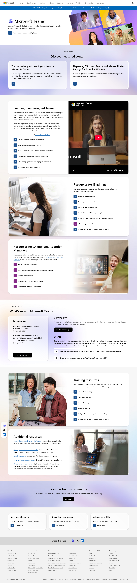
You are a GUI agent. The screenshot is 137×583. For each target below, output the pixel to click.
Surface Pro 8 (11, 556)
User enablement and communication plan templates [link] (36, 270)
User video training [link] (84, 397)
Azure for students (52, 570)
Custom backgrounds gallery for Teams (27, 441)
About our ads (113, 579)
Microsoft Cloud (72, 553)
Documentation (92, 558)
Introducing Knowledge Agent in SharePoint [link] (33, 156)
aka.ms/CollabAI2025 (42, 135)
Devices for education (53, 556)
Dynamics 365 (71, 558)
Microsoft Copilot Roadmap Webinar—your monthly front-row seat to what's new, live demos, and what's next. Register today (68, 8)
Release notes (52, 579)
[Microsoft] (9, 3)
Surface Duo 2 (11, 565)
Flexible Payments (32, 572)
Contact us (60, 579)
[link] (73, 541)
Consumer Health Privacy (92, 579)
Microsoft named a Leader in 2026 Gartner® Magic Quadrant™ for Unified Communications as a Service (27, 338)
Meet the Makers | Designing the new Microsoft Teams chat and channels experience (90, 351)
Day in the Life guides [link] (85, 403)
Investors (111, 563)
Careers (111, 553)
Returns (30, 560)
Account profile (31, 553)
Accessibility (112, 568)
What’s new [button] (101, 3)
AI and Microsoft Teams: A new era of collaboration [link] (35, 151)
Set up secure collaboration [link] (87, 207)
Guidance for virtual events (23, 464)
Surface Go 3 (11, 563)
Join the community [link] (62, 330)
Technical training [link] (84, 408)
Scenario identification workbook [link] (29, 287)
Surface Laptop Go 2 (12, 553)
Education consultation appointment (57, 563)
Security (111, 570)
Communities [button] (90, 3)
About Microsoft (113, 556)
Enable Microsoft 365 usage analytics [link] (90, 213)
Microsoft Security (72, 556)
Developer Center (93, 556)
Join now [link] (68, 499)
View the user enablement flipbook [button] (25, 33)
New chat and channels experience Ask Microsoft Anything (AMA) (83, 358)
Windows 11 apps (12, 570)
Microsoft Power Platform (74, 563)
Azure (90, 553)
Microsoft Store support (33, 558)
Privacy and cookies (70, 579)
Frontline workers (20, 456)
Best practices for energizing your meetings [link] (93, 414)
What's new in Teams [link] (22, 355)
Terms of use (81, 579)
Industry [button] (52, 3)
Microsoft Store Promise (34, 570)
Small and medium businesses (24, 460)
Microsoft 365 (71, 560)
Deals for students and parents (55, 568)
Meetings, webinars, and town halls (26, 450)
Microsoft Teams (72, 565)
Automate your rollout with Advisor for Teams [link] (93, 229)
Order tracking (31, 563)
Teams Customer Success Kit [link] (27, 265)
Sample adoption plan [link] (25, 276)
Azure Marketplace (93, 565)
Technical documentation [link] (86, 196)
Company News (113, 558)
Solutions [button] (61, 3)
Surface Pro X (11, 560)
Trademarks (104, 579)
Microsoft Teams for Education (55, 558)
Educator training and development (56, 565)
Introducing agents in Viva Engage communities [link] (34, 162)
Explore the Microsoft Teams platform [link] (31, 140)
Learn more (20, 84)
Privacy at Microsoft (114, 560)
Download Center (32, 556)
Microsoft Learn (92, 560)
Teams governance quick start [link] (88, 202)
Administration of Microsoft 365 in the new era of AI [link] (95, 218)
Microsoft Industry (72, 568)
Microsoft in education (53, 553)
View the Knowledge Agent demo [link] (29, 145)
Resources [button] (70, 3)
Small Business (72, 570)
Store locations (31, 565)
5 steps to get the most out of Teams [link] (30, 281)
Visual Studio (92, 570)
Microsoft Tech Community (95, 563)
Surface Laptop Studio (13, 558)
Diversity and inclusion (114, 565)
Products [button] (43, 3)
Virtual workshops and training (35, 568)
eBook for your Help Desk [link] (87, 224)
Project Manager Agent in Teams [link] (29, 167)
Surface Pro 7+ (11, 568)
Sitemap (45, 579)
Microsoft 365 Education (54, 560)
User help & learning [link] (85, 392)
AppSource (91, 568)
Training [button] (79, 3)
